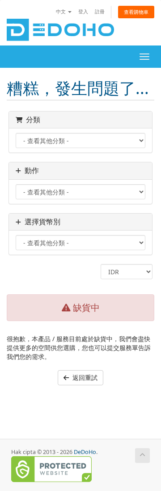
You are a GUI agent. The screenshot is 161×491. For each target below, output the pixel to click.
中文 (61, 11)
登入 (83, 11)
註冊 (100, 11)
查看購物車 (136, 11)
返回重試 (83, 377)
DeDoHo (85, 452)
